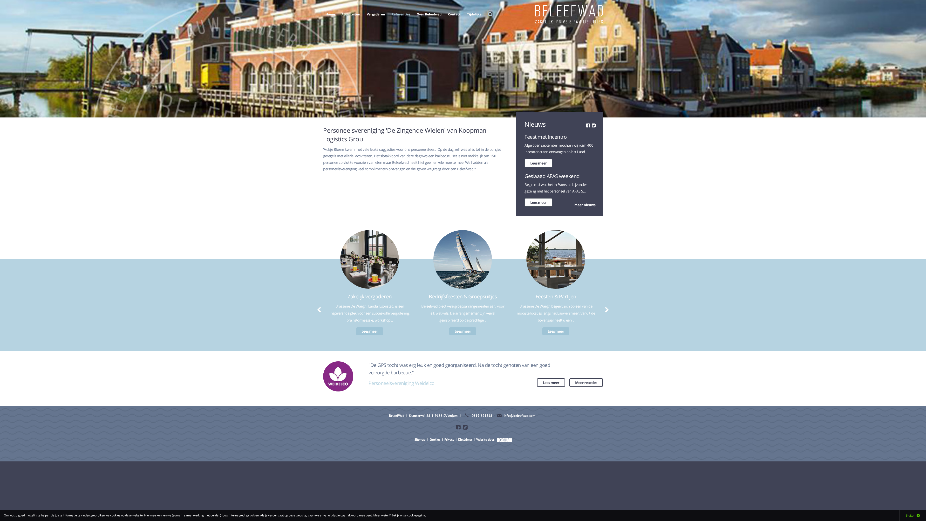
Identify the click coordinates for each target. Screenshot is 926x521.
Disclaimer (465, 439)
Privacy (449, 439)
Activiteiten (350, 14)
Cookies (435, 439)
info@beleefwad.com (519, 415)
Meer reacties (586, 382)
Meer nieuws (585, 204)
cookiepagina (416, 515)
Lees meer (538, 163)
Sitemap (420, 439)
